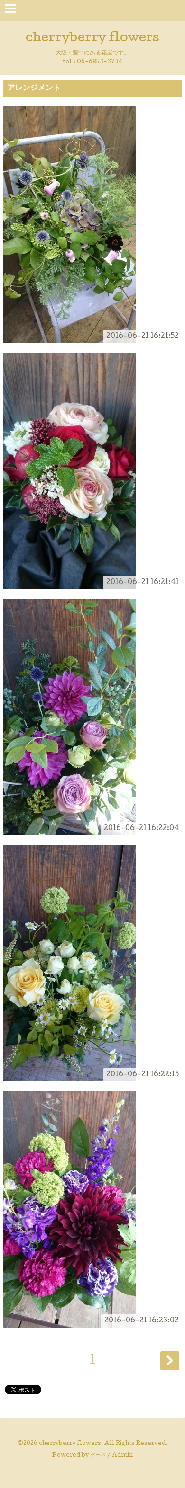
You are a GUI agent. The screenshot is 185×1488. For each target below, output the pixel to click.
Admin (122, 1456)
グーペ (98, 1456)
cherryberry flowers (92, 38)
